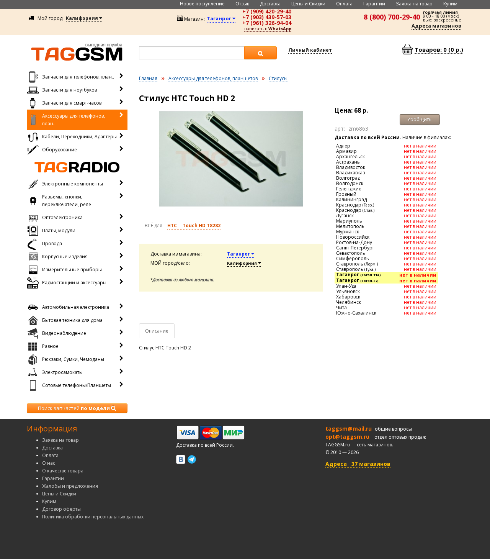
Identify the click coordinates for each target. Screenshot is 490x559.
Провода (52, 243)
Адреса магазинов (436, 25)
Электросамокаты (62, 372)
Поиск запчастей (74, 408)
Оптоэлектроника (62, 217)
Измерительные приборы (72, 269)
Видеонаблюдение (64, 333)
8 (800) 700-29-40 (392, 16)
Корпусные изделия (65, 256)
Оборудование (59, 149)
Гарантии (374, 3)
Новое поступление (202, 3)
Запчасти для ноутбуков (69, 90)
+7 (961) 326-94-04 (266, 22)
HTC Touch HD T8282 (193, 225)
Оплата (344, 3)
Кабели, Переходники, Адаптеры (79, 136)
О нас (48, 463)
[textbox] (192, 52)
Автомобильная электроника (75, 307)
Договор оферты (61, 509)
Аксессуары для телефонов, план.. (73, 120)
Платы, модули (58, 230)
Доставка (270, 3)
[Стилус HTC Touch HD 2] (231, 159)
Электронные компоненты (72, 183)
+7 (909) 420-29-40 (266, 11)
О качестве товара (62, 470)
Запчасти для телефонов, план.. (78, 77)
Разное (50, 346)
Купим (450, 3)
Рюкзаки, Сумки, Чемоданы (73, 359)
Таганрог (239, 254)
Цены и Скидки (308, 3)
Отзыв (242, 3)
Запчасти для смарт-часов (71, 103)
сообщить (419, 119)
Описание (156, 331)
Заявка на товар (414, 3)
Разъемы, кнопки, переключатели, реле (66, 200)
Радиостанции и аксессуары (74, 282)
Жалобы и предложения (70, 486)
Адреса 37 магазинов (357, 463)
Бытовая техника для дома (72, 320)
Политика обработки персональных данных (93, 516)
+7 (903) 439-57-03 (266, 17)
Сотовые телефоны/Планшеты (76, 385)
